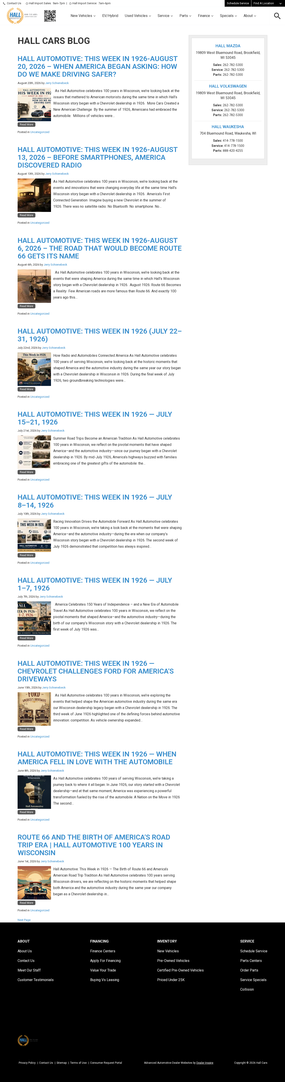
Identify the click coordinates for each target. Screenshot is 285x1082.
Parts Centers (251, 961)
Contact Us (14, 3)
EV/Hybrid (110, 16)
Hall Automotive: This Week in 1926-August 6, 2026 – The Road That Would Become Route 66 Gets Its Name (100, 248)
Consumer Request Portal (106, 1062)
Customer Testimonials (36, 980)
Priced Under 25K (171, 980)
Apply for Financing (105, 961)
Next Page (24, 920)
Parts (183, 16)
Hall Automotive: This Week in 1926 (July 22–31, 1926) (100, 335)
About (248, 16)
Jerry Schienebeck (57, 83)
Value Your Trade (103, 970)
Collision (247, 989)
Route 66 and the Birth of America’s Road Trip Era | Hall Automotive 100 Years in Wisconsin (94, 845)
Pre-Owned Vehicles (173, 961)
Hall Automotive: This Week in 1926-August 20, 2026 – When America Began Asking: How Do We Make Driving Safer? (97, 66)
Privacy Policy (27, 1062)
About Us (25, 951)
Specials (227, 16)
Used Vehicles (136, 16)
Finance (204, 16)
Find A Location (264, 3)
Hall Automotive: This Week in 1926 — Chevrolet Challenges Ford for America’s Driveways (96, 671)
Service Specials (253, 980)
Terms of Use (78, 1062)
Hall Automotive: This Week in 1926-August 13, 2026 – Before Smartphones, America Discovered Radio (97, 157)
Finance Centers (102, 951)
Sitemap (62, 1062)
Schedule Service (238, 3)
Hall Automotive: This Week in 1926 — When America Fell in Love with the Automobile (97, 758)
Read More (26, 124)
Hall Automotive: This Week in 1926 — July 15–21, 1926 (95, 418)
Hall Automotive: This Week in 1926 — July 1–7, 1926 (95, 584)
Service (163, 16)
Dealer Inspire (204, 1062)
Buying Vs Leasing (104, 980)
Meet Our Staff (29, 970)
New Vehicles (81, 16)
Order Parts (249, 970)
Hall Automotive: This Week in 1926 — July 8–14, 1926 (95, 501)
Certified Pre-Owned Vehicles (180, 970)
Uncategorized (39, 132)
